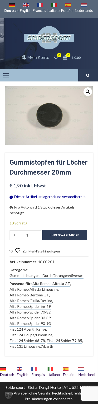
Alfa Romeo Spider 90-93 (30, 323)
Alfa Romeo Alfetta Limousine (34, 289)
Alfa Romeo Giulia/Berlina (31, 300)
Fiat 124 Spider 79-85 (64, 340)
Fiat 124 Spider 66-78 (27, 340)
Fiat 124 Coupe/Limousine (31, 335)
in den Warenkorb (64, 235)
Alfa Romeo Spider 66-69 (30, 306)
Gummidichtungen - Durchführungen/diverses (46, 275)
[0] (56, 57)
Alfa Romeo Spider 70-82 (30, 312)
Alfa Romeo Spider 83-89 (30, 317)
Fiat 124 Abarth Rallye (28, 329)
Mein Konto (37, 57)
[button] (87, 91)
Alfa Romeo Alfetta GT (51, 283)
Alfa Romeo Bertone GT (29, 295)
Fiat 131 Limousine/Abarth (31, 346)
